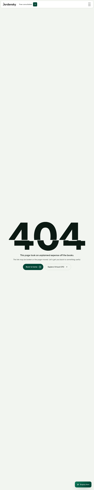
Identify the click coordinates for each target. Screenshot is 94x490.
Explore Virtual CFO (56, 267)
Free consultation (25, 4)
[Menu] (89, 4)
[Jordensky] (9, 4)
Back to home (31, 267)
